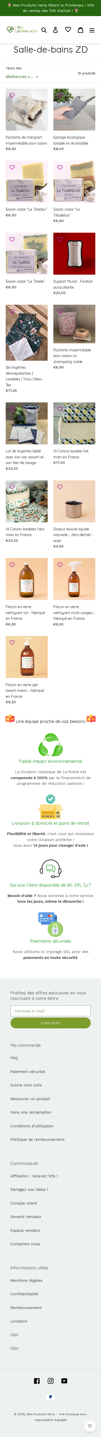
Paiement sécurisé (27, 1071)
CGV (14, 1335)
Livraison (18, 1321)
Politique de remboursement (37, 1139)
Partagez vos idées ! (29, 1189)
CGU (14, 1348)
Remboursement (26, 1307)
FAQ (14, 1058)
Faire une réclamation (30, 1112)
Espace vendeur (25, 1230)
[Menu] (92, 29)
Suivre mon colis (26, 1085)
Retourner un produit (30, 1099)
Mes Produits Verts (41, 1414)
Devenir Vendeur (25, 1216)
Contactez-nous (25, 1244)
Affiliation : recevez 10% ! (34, 1176)
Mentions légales (26, 1280)
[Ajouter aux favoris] (12, 95)
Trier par (13, 68)
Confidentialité (24, 1294)
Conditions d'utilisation (32, 1126)
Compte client (23, 1203)
